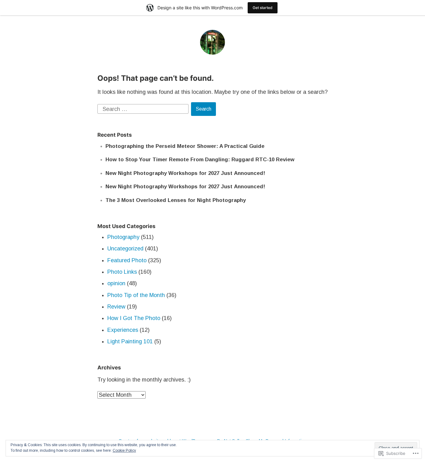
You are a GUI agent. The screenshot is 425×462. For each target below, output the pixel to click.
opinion (116, 283)
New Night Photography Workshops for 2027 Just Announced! (185, 173)
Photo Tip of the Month (136, 295)
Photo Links (122, 272)
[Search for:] (143, 108)
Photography (123, 237)
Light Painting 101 (130, 341)
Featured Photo (127, 260)
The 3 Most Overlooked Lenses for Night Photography (175, 200)
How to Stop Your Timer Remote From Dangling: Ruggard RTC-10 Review (199, 159)
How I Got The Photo (133, 318)
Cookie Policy (124, 450)
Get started (263, 7)
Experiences (122, 330)
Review (116, 307)
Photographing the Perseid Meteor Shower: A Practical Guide (184, 146)
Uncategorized (125, 248)
